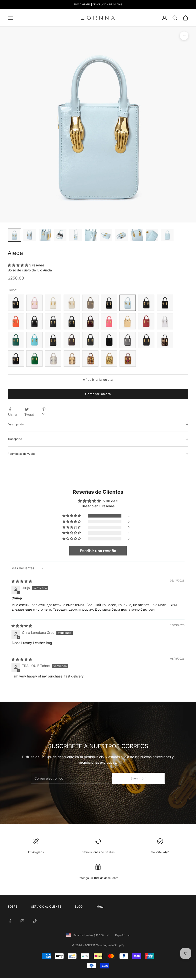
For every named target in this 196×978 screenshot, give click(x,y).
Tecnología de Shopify (110, 945)
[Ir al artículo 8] (121, 235)
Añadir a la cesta (98, 379)
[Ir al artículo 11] (167, 235)
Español (120, 935)
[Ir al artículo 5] (75, 235)
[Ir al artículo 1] (14, 235)
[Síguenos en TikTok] (35, 921)
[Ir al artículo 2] (29, 235)
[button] (18, 265)
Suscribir (138, 778)
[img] (21, 581)
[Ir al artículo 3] (45, 235)
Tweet (29, 414)
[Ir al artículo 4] (60, 235)
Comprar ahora (98, 394)
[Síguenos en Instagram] (22, 921)
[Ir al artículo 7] (106, 235)
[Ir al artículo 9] (136, 235)
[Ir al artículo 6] (91, 235)
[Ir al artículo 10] (152, 235)
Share (12, 414)
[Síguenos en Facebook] (10, 921)
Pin (44, 414)
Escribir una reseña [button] (98, 550)
